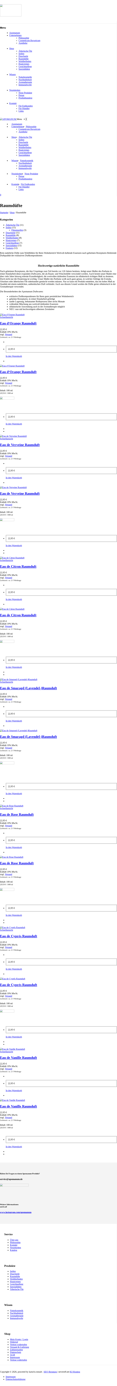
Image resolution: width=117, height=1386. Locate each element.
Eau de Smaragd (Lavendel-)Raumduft (28, 688)
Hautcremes (24, 64)
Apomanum (14, 33)
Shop (11, 48)
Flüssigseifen (17, 230)
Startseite (4, 212)
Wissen (12, 74)
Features (9, 248)
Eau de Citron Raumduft (18, 566)
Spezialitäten (24, 69)
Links (21, 111)
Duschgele (23, 56)
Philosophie (24, 38)
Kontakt (13, 103)
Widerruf (14, 1342)
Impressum (15, 1357)
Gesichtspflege (25, 66)
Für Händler (24, 108)
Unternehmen (15, 35)
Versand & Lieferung (19, 1347)
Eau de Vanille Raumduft (18, 1057)
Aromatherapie (25, 82)
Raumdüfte (24, 59)
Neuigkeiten (14, 90)
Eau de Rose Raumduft (17, 814)
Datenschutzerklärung (15, 1379)
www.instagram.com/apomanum (15, 1212)
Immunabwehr (25, 85)
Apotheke (23, 43)
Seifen (21, 53)
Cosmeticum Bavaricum (29, 40)
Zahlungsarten (16, 1349)
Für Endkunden (26, 106)
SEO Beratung (50, 1372)
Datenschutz (15, 1352)
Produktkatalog (25, 98)
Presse (21, 95)
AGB (12, 1355)
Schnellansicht (6, 317)
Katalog (13, 1250)
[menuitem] (16, 124)
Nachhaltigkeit (25, 79)
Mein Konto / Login (19, 1339)
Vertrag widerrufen (18, 1344)
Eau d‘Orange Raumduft (18, 323)
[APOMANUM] (8, 119)
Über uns (14, 1240)
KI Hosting (75, 1372)
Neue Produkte (25, 93)
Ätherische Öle (25, 51)
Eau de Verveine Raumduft (20, 445)
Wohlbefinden (25, 61)
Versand (8, 334)
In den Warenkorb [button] (14, 356)
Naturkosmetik (25, 77)
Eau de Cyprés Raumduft (18, 936)
